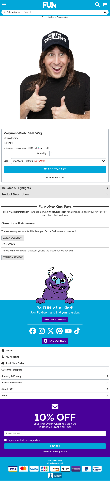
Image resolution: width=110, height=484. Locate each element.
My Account (12, 356)
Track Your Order (15, 363)
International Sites (11, 382)
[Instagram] (41, 331)
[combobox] (62, 12)
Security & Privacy (11, 376)
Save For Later (55, 177)
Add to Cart (56, 169)
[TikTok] (77, 331)
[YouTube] (68, 331)
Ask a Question (12, 238)
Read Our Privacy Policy (55, 451)
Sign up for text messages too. (24, 440)
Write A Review (11, 138)
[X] (50, 331)
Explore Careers (55, 319)
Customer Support (11, 369)
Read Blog (56, 341)
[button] (105, 4)
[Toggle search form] (97, 4)
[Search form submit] (105, 12)
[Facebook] (32, 331)
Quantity (42, 153)
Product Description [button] (15, 194)
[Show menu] (4, 4)
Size (6, 161)
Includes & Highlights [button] (16, 188)
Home (9, 350)
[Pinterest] (59, 331)
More (4, 395)
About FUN (7, 389)
